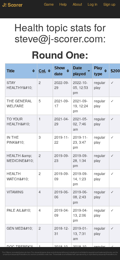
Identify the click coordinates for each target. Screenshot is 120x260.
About (77, 4)
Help (63, 4)
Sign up (109, 4)
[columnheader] (21, 70)
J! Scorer (12, 4)
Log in (92, 4)
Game (49, 4)
